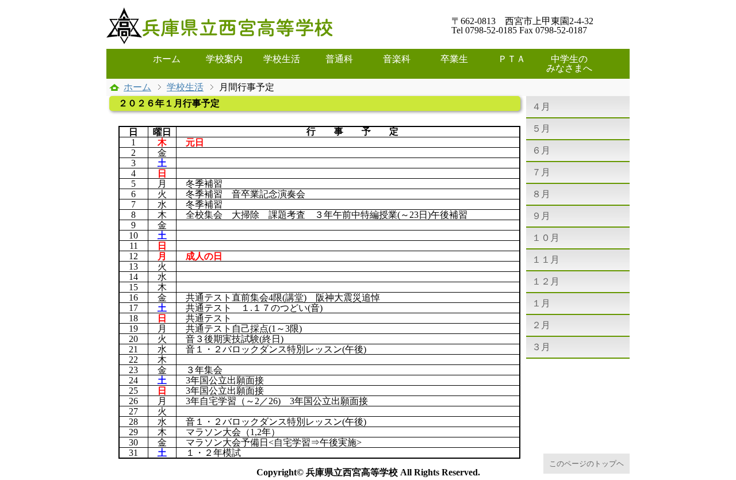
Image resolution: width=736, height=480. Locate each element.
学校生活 (281, 59)
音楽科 (397, 59)
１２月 (545, 281)
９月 (541, 216)
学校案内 (224, 59)
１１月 (545, 259)
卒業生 (454, 59)
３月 (541, 347)
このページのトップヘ (586, 463)
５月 (541, 128)
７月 (541, 172)
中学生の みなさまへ (572, 63)
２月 (541, 325)
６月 (541, 150)
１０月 (545, 238)
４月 (541, 107)
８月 (541, 194)
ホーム (167, 59)
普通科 (339, 59)
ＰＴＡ (512, 59)
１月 (541, 303)
